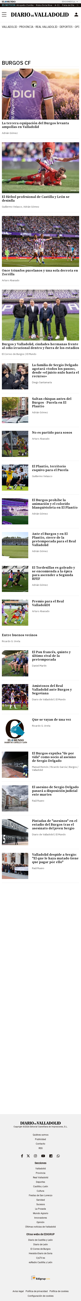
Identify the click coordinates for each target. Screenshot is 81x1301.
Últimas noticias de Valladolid (40, 1226)
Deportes (66, 27)
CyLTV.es (40, 1258)
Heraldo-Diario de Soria (40, 1253)
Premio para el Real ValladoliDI (48, 603)
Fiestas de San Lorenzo (40, 1195)
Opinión (40, 1222)
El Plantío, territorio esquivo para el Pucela (50, 468)
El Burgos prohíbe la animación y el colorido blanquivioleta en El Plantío (55, 504)
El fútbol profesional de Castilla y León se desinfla (36, 199)
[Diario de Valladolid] (40, 14)
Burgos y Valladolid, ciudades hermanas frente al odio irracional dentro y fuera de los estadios (40, 346)
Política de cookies (59, 1291)
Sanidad (40, 1200)
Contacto (40, 1143)
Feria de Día (68, 5)
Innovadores (40, 1218)
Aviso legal (18, 1291)
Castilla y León (40, 1186)
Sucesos (40, 1204)
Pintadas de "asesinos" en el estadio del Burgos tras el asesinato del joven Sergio (54, 824)
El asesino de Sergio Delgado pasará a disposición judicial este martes (55, 791)
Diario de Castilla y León (40, 1240)
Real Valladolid (46, 27)
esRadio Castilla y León (40, 1262)
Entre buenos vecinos (19, 635)
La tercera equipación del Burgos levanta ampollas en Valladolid (35, 125)
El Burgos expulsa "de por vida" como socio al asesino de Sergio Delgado (54, 757)
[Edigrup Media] (40, 1277)
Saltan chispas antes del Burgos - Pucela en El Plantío (51, 402)
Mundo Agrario (40, 1213)
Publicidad (40, 1139)
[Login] (76, 14)
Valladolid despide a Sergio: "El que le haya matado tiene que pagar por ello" (55, 858)
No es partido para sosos (52, 432)
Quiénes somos (40, 1135)
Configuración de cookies (40, 1296)
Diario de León (40, 1244)
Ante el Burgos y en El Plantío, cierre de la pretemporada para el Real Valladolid (54, 539)
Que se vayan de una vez (51, 719)
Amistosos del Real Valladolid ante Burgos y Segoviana (52, 689)
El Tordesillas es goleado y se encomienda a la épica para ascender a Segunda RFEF (53, 573)
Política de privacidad (37, 1291)
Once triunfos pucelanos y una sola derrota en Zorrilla (40, 272)
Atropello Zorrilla (25, 5)
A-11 (57, 5)
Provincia (26, 27)
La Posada (40, 1209)
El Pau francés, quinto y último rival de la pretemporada (51, 656)
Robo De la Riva (44, 5)
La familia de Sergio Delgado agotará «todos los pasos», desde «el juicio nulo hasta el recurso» (55, 370)
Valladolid (9, 27)
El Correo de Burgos (40, 1249)
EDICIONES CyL (68, 2)
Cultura (40, 1191)
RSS (41, 1148)
